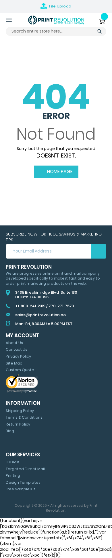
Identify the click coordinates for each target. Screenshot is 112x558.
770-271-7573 (61, 306)
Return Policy (18, 424)
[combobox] (56, 31)
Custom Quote (20, 370)
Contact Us (16, 349)
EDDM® (13, 462)
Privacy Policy (18, 356)
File (60, 6)
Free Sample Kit (20, 489)
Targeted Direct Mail (25, 469)
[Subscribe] (98, 251)
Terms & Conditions (24, 417)
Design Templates (23, 482)
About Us (14, 343)
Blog (10, 431)
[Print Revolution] (56, 20)
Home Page (59, 171)
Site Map (14, 363)
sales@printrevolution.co (40, 315)
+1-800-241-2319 (30, 306)
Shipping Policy (20, 410)
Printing (13, 475)
